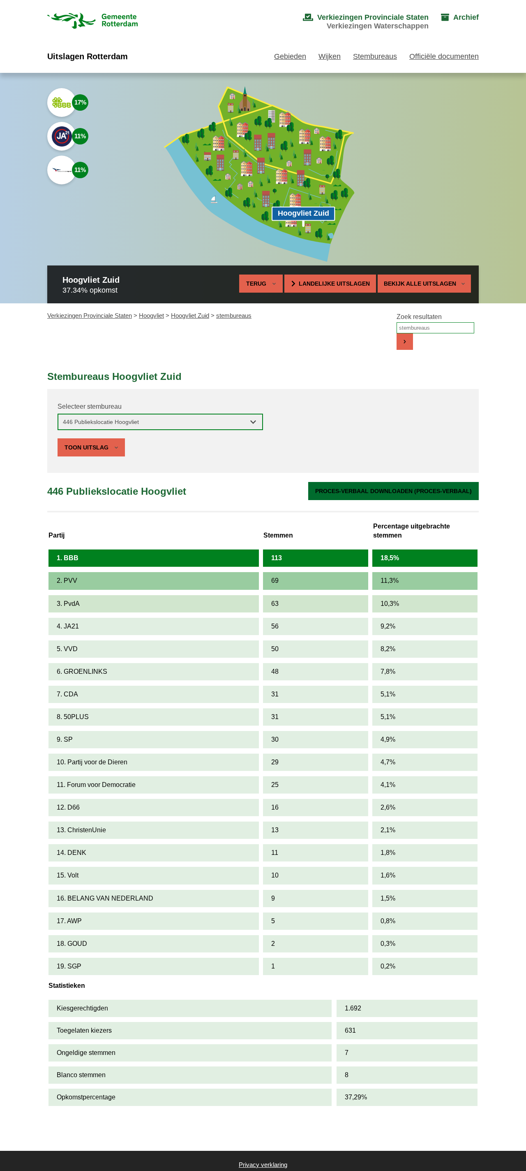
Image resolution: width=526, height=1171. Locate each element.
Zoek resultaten (419, 316)
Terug (256, 283)
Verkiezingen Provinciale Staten (89, 315)
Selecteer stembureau (90, 406)
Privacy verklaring (263, 1164)
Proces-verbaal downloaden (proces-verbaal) (393, 491)
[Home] (92, 21)
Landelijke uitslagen (334, 283)
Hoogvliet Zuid (190, 315)
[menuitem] (357, 21)
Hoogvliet (151, 315)
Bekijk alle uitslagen (420, 283)
